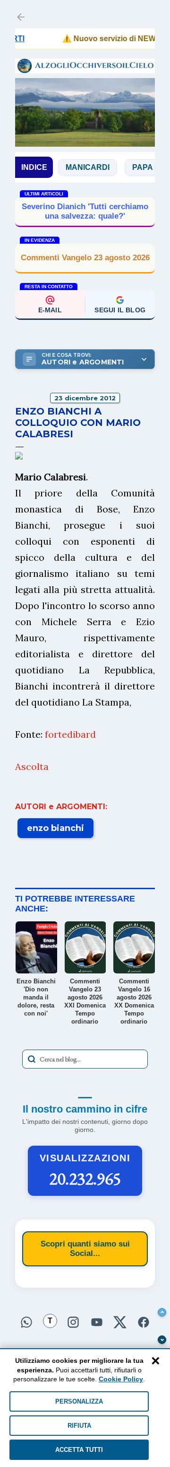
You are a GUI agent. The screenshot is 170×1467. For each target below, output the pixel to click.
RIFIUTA (79, 1425)
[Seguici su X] (120, 1322)
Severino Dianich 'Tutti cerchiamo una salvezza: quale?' (85, 211)
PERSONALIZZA (79, 1401)
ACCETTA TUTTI (79, 1449)
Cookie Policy (121, 1379)
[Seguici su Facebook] (144, 1322)
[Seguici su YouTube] (97, 1322)
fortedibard (70, 734)
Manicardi (77, 167)
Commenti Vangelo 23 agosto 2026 (85, 257)
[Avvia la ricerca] (31, 1059)
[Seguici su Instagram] (73, 1322)
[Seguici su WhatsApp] (26, 1322)
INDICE (34, 167)
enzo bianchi (55, 828)
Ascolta (32, 766)
